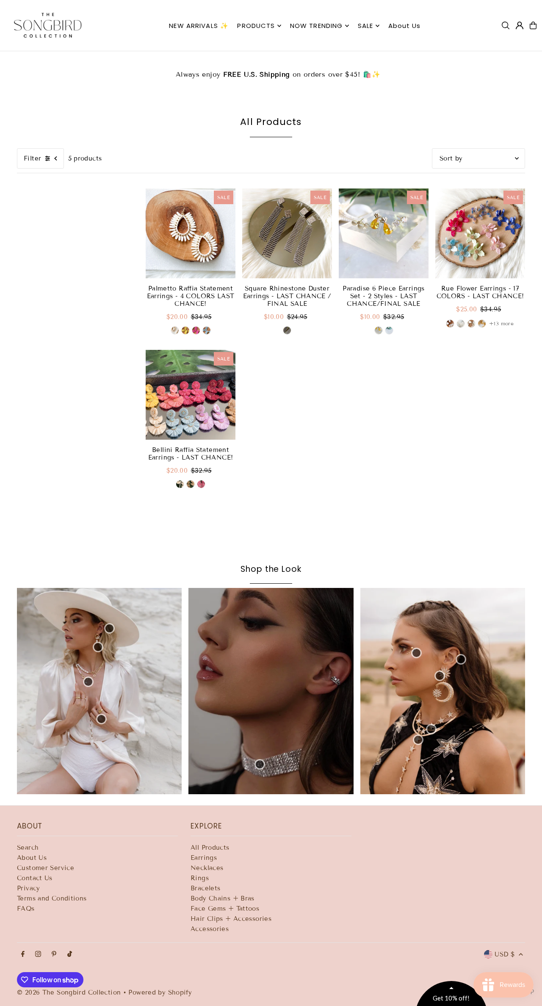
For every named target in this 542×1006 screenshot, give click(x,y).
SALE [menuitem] (365, 25)
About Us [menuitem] (404, 25)
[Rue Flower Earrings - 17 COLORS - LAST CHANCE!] (480, 233)
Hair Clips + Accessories (231, 919)
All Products (210, 847)
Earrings (204, 858)
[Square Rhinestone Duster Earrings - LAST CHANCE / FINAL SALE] (287, 233)
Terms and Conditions (52, 898)
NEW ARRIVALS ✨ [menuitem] (199, 25)
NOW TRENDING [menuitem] (316, 25)
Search (28, 847)
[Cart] (533, 25)
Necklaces (207, 868)
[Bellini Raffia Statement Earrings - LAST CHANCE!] (190, 395)
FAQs (26, 908)
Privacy (28, 888)
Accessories (210, 929)
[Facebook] (23, 954)
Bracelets (205, 888)
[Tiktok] (69, 954)
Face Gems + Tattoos (225, 908)
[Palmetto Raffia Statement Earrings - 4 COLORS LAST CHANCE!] (190, 233)
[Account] (519, 25)
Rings (200, 878)
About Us (32, 858)
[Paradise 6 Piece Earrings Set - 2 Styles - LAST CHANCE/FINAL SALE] (384, 233)
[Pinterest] (54, 954)
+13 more (501, 323)
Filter (32, 158)
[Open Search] (505, 25)
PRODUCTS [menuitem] (256, 25)
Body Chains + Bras (222, 898)
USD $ (504, 954)
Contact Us (35, 878)
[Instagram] (38, 954)
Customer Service (45, 868)
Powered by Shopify (160, 992)
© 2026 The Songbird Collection (70, 992)
